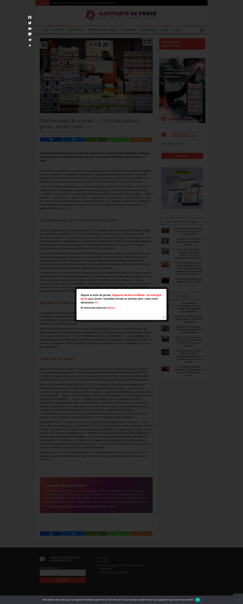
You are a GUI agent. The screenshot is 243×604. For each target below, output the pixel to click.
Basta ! (112, 307)
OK (197, 600)
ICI (96, 302)
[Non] (239, 599)
